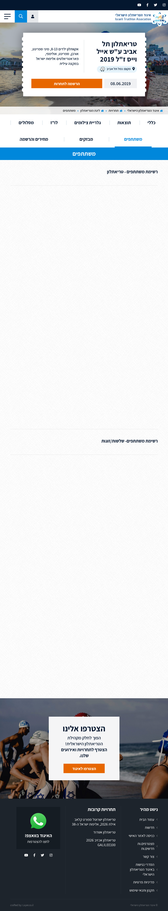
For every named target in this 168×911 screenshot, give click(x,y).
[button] (21, 16)
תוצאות (124, 122)
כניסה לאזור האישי (141, 835)
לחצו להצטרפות (38, 841)
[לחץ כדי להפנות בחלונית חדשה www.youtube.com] (139, 5)
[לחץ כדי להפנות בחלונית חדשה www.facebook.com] (147, 5)
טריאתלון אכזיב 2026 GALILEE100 (101, 842)
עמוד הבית (146, 819)
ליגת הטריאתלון (90, 110)
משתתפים (133, 139)
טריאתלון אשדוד (104, 832)
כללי (152, 122)
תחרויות (114, 110)
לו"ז (54, 122)
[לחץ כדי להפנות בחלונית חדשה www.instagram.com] (164, 5)
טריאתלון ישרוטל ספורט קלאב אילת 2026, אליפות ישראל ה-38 (94, 822)
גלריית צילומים (87, 122)
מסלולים (26, 122)
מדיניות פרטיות (143, 882)
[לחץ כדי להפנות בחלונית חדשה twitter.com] (155, 5)
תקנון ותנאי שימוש (141, 890)
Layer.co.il (28, 905)
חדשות (149, 827)
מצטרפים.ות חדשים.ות (145, 846)
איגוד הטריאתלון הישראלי (143, 110)
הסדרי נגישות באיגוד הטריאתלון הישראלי (142, 869)
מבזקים (86, 139)
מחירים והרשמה (34, 139)
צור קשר (148, 856)
